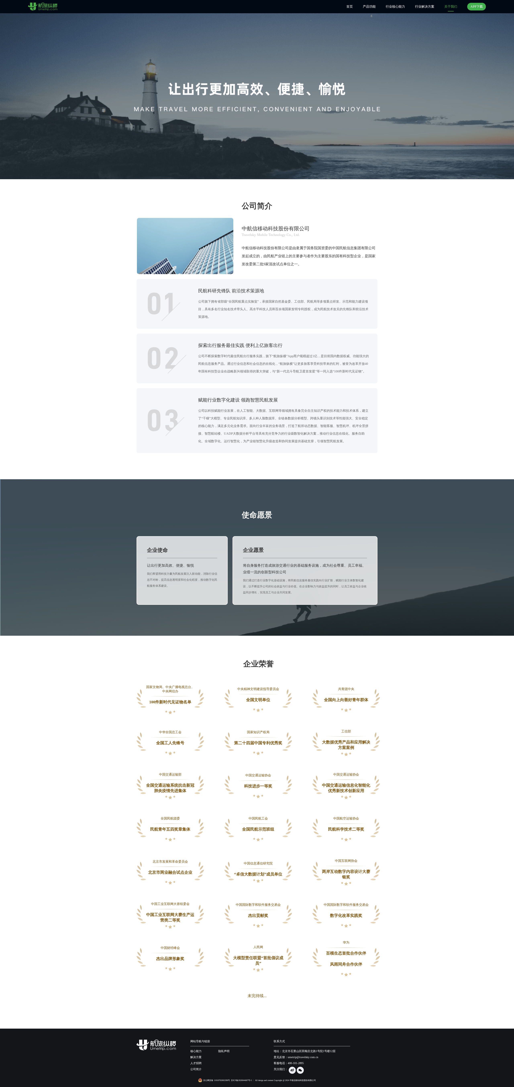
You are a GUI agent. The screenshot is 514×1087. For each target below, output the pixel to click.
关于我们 (450, 6)
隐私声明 (223, 1051)
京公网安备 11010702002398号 (216, 1080)
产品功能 (369, 6)
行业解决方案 (424, 6)
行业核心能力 (395, 6)
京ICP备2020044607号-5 (241, 1080)
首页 (349, 6)
